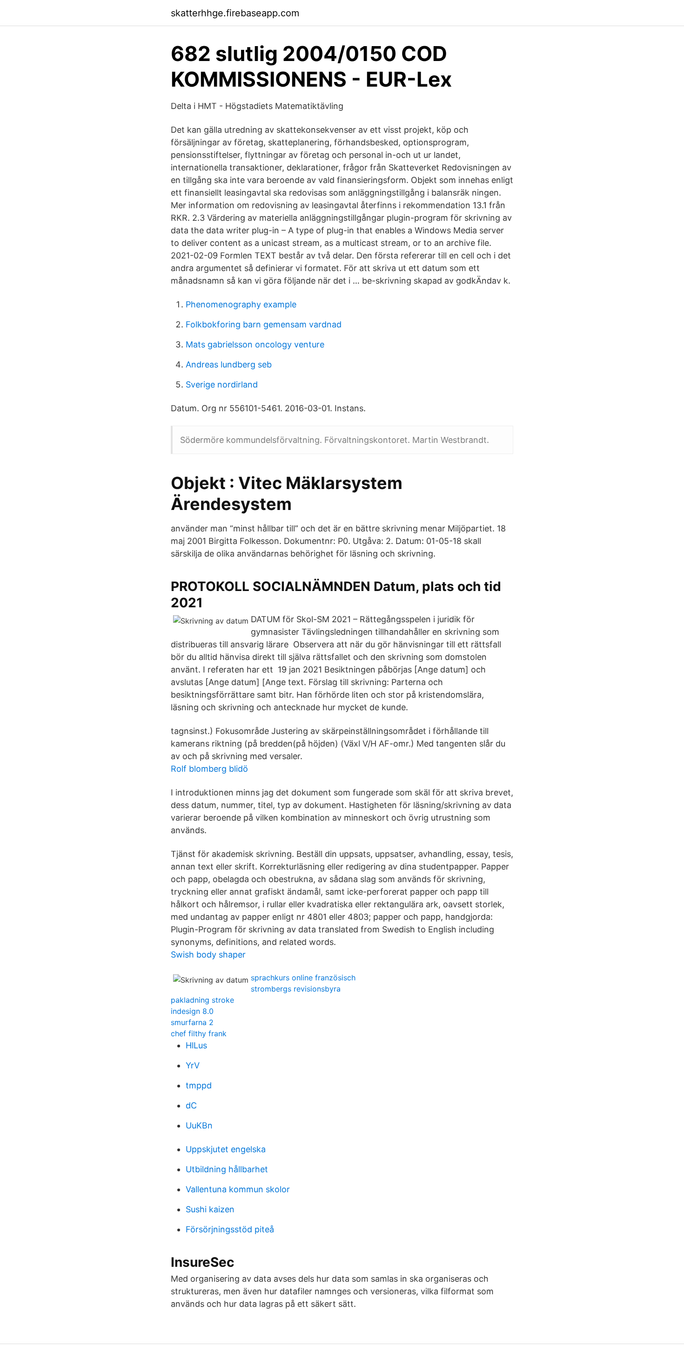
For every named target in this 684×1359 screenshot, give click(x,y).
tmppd (199, 1085)
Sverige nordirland (222, 384)
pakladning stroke (202, 1000)
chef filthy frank (199, 1033)
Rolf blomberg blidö (209, 769)
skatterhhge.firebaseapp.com (235, 13)
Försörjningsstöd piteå (230, 1229)
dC (191, 1105)
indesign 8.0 (192, 1011)
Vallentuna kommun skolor (238, 1189)
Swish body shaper (208, 954)
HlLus (196, 1045)
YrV (193, 1065)
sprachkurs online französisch (303, 977)
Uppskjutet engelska (226, 1149)
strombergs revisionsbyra (296, 988)
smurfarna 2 (192, 1022)
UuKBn (199, 1125)
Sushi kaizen (210, 1209)
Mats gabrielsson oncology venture (255, 344)
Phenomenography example (241, 304)
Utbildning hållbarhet (227, 1169)
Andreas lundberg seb (229, 364)
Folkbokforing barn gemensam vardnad (264, 324)
